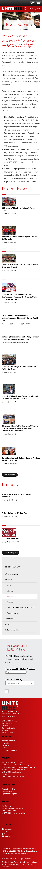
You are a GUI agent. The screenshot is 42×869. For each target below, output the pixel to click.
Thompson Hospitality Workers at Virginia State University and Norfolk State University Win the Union (20, 428)
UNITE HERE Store (9, 811)
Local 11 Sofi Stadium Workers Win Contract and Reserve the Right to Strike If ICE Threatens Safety (20, 296)
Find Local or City (13, 679)
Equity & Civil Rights (9, 794)
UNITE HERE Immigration (11, 772)
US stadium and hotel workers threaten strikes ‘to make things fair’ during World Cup (20, 318)
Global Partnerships (12, 630)
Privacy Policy (13, 862)
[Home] (32, 2)
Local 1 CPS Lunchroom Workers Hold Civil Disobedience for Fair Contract (20, 397)
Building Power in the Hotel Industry (15, 765)
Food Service (11, 596)
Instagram (8, 834)
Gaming (10, 602)
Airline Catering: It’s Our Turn (14, 513)
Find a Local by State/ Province (20, 669)
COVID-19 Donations (10, 538)
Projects (6, 758)
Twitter (7, 831)
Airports (10, 591)
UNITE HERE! (14, 8)
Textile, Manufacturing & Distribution (21, 607)
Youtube (7, 836)
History (7, 624)
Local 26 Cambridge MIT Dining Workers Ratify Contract (19, 367)
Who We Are (7, 736)
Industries (8, 580)
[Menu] (38, 2)
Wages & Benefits (8, 789)
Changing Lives (8, 784)
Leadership (9, 619)
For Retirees (6, 806)
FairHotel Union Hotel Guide (12, 808)
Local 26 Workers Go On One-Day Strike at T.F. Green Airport (20, 265)
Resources (6, 801)
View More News (9, 474)
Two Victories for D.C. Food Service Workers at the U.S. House (21, 459)
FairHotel (5, 774)
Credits (4, 862)
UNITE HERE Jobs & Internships (14, 813)
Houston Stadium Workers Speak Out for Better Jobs (19, 237)
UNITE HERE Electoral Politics (13, 777)
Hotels (9, 585)
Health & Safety (8, 791)
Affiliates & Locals (11, 574)
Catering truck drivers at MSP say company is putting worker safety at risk (20, 338)
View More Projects (10, 553)
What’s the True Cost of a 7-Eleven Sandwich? (17, 495)
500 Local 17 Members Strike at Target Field (18, 209)
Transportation (13, 613)
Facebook (8, 829)
